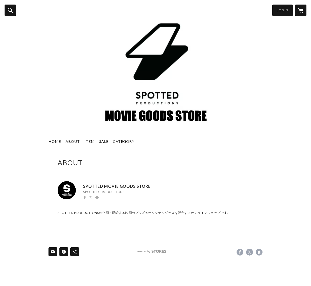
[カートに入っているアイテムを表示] (300, 10)
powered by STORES (151, 251)
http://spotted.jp (97, 198)
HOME (54, 141)
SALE (103, 141)
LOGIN (282, 10)
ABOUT (73, 141)
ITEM (89, 141)
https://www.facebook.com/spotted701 (85, 198)
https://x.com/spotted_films (91, 198)
